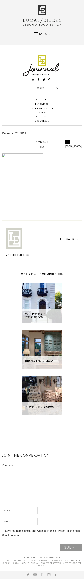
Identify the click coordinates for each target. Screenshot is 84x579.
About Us (42, 99)
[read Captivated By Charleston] (42, 285)
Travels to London (39, 407)
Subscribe (42, 120)
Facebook (42, 574)
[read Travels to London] (42, 378)
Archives (42, 116)
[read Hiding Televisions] (42, 331)
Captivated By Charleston (35, 315)
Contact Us (35, 574)
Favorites (42, 104)
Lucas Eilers (42, 15)
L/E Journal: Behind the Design (42, 65)
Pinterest (56, 574)
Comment (9, 465)
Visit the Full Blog (17, 255)
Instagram (49, 574)
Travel (42, 112)
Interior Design (42, 108)
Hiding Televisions (39, 361)
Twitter (28, 574)
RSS (33, 79)
